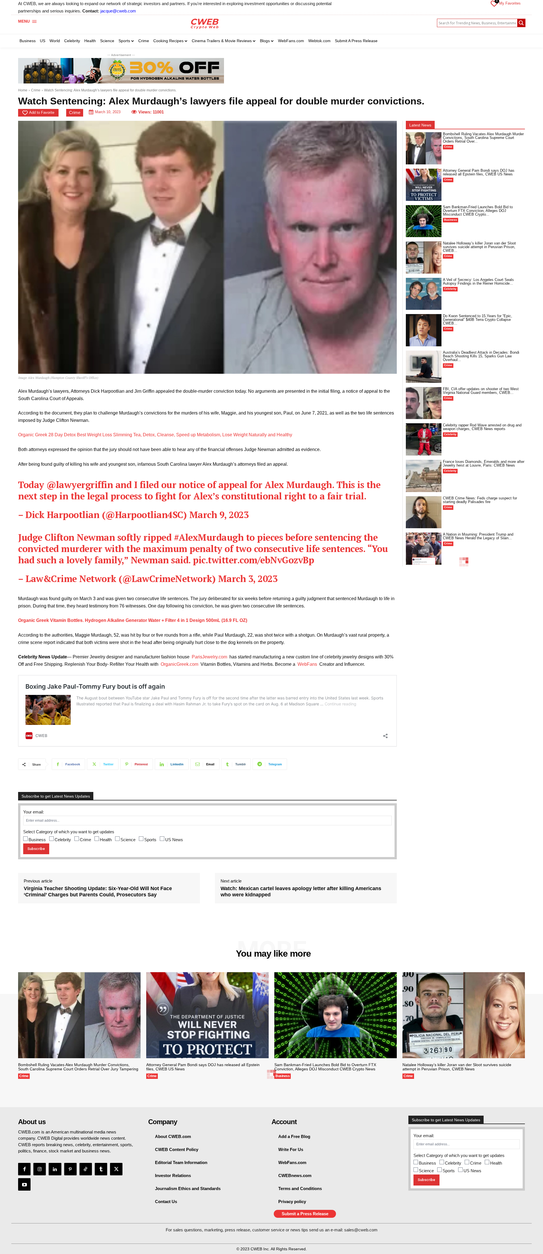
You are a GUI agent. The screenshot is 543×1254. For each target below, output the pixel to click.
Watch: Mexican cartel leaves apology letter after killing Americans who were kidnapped (301, 891)
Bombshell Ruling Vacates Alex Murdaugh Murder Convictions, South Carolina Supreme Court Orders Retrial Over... (483, 137)
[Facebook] (24, 1169)
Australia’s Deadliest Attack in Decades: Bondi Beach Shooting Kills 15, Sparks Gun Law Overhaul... (481, 356)
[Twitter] (116, 1169)
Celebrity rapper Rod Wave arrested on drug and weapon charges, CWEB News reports (482, 427)
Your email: (33, 811)
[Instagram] (39, 1169)
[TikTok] (85, 1169)
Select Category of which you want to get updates (68, 831)
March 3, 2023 (248, 579)
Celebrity (63, 839)
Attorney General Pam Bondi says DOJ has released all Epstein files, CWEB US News (478, 172)
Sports (150, 839)
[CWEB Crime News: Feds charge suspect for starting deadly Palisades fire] (423, 512)
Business (37, 839)
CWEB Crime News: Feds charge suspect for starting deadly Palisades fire (480, 500)
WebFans (307, 664)
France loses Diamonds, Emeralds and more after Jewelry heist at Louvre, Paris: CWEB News (483, 463)
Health (106, 839)
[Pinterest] (70, 1169)
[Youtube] (24, 1184)
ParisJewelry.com (209, 656)
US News (174, 839)
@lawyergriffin (79, 485)
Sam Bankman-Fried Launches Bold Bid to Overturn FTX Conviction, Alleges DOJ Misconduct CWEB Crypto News (325, 1066)
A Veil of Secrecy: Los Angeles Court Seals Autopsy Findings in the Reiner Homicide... (478, 281)
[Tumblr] (101, 1169)
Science (127, 839)
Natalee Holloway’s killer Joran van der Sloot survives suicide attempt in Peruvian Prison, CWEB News (456, 1066)
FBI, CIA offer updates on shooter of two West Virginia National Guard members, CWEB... (481, 391)
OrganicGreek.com (179, 664)
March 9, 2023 (219, 515)
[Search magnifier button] (521, 23)
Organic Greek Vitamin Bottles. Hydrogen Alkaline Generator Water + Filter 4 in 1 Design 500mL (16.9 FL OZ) (132, 620)
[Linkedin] (55, 1169)
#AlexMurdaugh (209, 537)
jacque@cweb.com (118, 10)
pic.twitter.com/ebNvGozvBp (253, 560)
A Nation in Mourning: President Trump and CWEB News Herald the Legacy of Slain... (478, 536)
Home (22, 90)
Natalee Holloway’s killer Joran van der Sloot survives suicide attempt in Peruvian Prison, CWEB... (479, 247)
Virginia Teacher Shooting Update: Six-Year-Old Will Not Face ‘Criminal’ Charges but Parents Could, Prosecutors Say (98, 891)
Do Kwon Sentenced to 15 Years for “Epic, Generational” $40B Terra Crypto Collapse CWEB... (477, 319)
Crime (35, 90)
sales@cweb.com (361, 1229)
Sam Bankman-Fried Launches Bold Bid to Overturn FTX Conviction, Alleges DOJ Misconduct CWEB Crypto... (478, 210)
